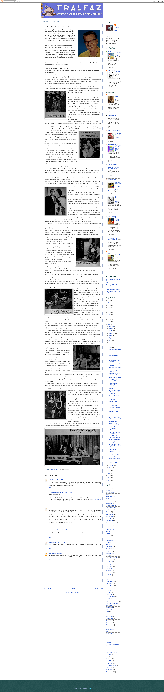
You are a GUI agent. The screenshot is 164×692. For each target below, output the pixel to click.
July (110, 338)
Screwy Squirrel (110, 629)
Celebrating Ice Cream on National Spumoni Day (118, 136)
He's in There (112, 415)
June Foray (108, 592)
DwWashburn (52, 542)
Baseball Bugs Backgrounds (112, 429)
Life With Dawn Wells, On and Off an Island (114, 436)
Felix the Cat (109, 531)
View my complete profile (116, 29)
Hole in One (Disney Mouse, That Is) (114, 412)
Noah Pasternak (112, 216)
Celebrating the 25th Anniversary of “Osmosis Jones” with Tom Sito (113, 167)
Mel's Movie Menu (112, 117)
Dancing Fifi (112, 388)
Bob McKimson (110, 501)
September (112, 333)
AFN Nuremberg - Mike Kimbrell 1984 (117, 200)
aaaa (50, 553)
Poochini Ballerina (113, 355)
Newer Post (47, 589)
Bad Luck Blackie (110, 492)
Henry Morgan (109, 568)
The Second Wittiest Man (115, 377)
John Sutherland (110, 585)
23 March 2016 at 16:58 (58, 508)
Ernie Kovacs (109, 527)
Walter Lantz (109, 669)
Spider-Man (109, 635)
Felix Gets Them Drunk (114, 439)
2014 (109, 473)
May (110, 342)
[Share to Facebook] (66, 469)
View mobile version (72, 592)
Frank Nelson (109, 538)
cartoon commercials (111, 505)
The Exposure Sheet (113, 144)
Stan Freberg (109, 638)
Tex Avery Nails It (113, 456)
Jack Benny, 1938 (113, 421)
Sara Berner (109, 627)
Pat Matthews (109, 618)
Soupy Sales (109, 633)
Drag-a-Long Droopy (111, 522)
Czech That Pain (113, 405)
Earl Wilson (109, 525)
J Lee (50, 508)
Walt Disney (109, 667)
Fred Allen (108, 542)
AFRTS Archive (112, 196)
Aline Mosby (109, 488)
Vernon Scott (109, 663)
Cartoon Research (112, 164)
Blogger (89, 688)
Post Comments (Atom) (55, 597)
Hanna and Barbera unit (112, 557)
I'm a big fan (52, 529)
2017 (109, 321)
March (110, 347)
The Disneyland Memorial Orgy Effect (117, 220)
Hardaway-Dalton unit (111, 564)
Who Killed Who (110, 674)
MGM (107, 611)
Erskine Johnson (110, 529)
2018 (109, 319)
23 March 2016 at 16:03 (69, 492)
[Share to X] (64, 469)
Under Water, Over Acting (115, 349)
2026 (109, 300)
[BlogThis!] (63, 469)
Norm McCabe (109, 616)
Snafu (107, 631)
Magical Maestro (110, 605)
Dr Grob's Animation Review (113, 282)
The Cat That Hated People (112, 644)
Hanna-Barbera (109, 559)
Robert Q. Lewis (110, 625)
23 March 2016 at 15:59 (57, 480)
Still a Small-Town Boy (114, 395)
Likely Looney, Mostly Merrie (113, 289)
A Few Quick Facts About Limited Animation (113, 385)
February (111, 465)
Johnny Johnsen (110, 588)
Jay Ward (108, 575)
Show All (119, 271)
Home (73, 589)
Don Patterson (109, 520)
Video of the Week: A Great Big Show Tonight (118, 148)
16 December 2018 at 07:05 (58, 553)
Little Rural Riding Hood (112, 603)
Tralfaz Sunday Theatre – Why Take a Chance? (115, 418)
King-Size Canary (110, 596)
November (111, 328)
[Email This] (61, 469)
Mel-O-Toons (109, 609)
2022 (109, 310)
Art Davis (108, 490)
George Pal (108, 551)
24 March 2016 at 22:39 (62, 542)
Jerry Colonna (109, 577)
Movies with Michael (113, 95)
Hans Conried (109, 562)
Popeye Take (112, 357)
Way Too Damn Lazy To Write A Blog (114, 131)
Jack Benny (109, 572)
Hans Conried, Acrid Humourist (113, 352)
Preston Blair (109, 622)
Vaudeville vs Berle (117, 72)
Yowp (51, 469)
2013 (109, 475)
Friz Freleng (109, 546)
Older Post (98, 589)
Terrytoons (108, 640)
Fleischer (108, 535)
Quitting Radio (112, 449)
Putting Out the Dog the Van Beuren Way (114, 374)
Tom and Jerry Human (111, 650)
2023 (109, 307)
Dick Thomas (109, 518)
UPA (107, 656)
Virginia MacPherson (111, 665)
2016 (109, 324)
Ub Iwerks (108, 654)
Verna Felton (109, 661)
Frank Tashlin (109, 540)
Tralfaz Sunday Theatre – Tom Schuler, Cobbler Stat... (115, 446)
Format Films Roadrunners (112, 287)
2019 (109, 317)
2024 (109, 305)
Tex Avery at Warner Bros (112, 285)
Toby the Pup (109, 648)
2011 (109, 480)
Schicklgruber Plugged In (115, 454)
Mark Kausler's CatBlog (114, 237)
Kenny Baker (109, 594)
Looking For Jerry (113, 462)
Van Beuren (109, 658)
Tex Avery (108, 642)
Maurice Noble (109, 607)
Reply (50, 487)
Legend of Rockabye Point (112, 601)
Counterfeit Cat (109, 514)
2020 (109, 314)
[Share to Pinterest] (68, 469)
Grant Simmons (110, 553)
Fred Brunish (109, 544)
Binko (107, 494)
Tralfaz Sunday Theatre (112, 652)
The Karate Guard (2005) (117, 256)
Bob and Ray (109, 496)
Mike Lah (108, 614)
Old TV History (111, 70)
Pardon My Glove (113, 442)
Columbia (108, 512)
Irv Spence (108, 570)
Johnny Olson (109, 590)
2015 (109, 470)
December (111, 326)
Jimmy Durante (109, 581)
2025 (109, 303)
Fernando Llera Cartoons (112, 180)
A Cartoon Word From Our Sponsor (114, 398)
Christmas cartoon (110, 507)
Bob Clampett (109, 499)
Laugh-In (108, 598)
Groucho (108, 555)
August (111, 335)
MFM (50, 480)
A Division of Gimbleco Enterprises (114, 408)
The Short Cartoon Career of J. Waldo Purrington (114, 425)
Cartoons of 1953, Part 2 (115, 451)
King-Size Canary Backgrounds (113, 402)
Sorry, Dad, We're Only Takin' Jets (114, 432)
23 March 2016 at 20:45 (61, 529)
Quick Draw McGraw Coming (118, 54)
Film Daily (108, 533)
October (111, 330)
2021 (109, 312)
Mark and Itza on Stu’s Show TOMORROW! (113, 239)
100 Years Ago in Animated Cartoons (114, 380)
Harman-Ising (109, 566)
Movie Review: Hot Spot (118, 98)
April (110, 345)
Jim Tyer (108, 579)
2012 (109, 477)
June (110, 340)
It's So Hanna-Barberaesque (56, 492)
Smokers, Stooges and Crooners (114, 370)
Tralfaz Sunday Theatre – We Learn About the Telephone (115, 392)
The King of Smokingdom (115, 367)
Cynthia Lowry (109, 516)
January (111, 467)
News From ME (112, 115)
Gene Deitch (109, 549)
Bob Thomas (109, 503)
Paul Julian (108, 620)
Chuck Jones (109, 509)
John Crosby (109, 583)
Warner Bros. (109, 672)
